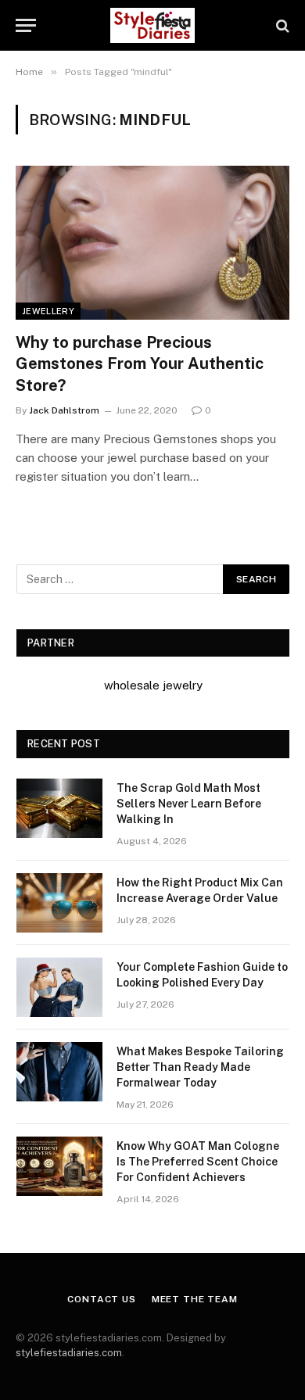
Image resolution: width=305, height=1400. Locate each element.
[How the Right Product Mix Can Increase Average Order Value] (59, 903)
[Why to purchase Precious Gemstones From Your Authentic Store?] (152, 243)
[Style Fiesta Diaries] (152, 25)
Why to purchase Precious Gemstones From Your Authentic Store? (140, 363)
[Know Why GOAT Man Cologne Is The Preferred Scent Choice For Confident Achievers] (59, 1166)
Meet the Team (195, 1299)
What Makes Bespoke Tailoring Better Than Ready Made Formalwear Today (200, 1067)
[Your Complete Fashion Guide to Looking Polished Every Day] (59, 987)
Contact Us (101, 1299)
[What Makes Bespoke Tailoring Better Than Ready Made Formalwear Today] (59, 1071)
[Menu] (26, 25)
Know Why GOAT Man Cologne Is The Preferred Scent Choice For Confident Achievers (198, 1161)
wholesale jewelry (153, 685)
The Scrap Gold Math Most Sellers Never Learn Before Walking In (189, 803)
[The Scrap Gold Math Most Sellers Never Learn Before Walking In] (59, 808)
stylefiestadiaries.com (69, 1353)
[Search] (281, 25)
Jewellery (48, 311)
